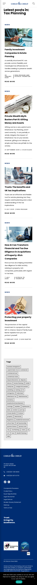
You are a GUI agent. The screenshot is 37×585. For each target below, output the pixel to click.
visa (13, 433)
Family (27, 383)
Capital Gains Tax (12, 370)
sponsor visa (22, 426)
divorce (9, 383)
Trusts (23, 430)
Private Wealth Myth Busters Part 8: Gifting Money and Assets (16, 119)
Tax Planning (15, 430)
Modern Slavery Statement (12, 502)
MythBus (17, 406)
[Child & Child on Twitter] (5, 482)
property (9, 416)
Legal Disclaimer (9, 497)
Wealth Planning (21, 433)
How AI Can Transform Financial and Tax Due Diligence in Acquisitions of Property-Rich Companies (18, 252)
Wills (8, 436)
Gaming (17, 390)
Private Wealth (11, 413)
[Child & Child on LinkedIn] (9, 482)
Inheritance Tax (11, 396)
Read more (10, 81)
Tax (8, 430)
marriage (10, 406)
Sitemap (6, 505)
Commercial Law (12, 373)
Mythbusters (26, 406)
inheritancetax (23, 396)
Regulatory (10, 420)
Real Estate (18, 416)
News (7, 25)
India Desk (20, 393)
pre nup (22, 410)
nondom (15, 410)
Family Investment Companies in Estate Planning (16, 53)
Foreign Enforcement (22, 386)
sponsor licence (12, 426)
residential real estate (22, 420)
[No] (34, 578)
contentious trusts (12, 376)
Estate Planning (18, 383)
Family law (10, 386)
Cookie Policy (8, 491)
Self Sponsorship (21, 423)
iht (23, 390)
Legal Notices (8, 499)
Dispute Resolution (12, 380)
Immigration (10, 393)
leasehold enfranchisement (15, 403)
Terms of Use (8, 508)
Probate (20, 413)
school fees (10, 423)
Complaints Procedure (11, 488)
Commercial (23, 370)
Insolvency (10, 400)
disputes (23, 380)
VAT (8, 433)
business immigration (13, 366)
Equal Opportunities (10, 494)
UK (28, 430)
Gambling (10, 390)
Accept (19, 582)
